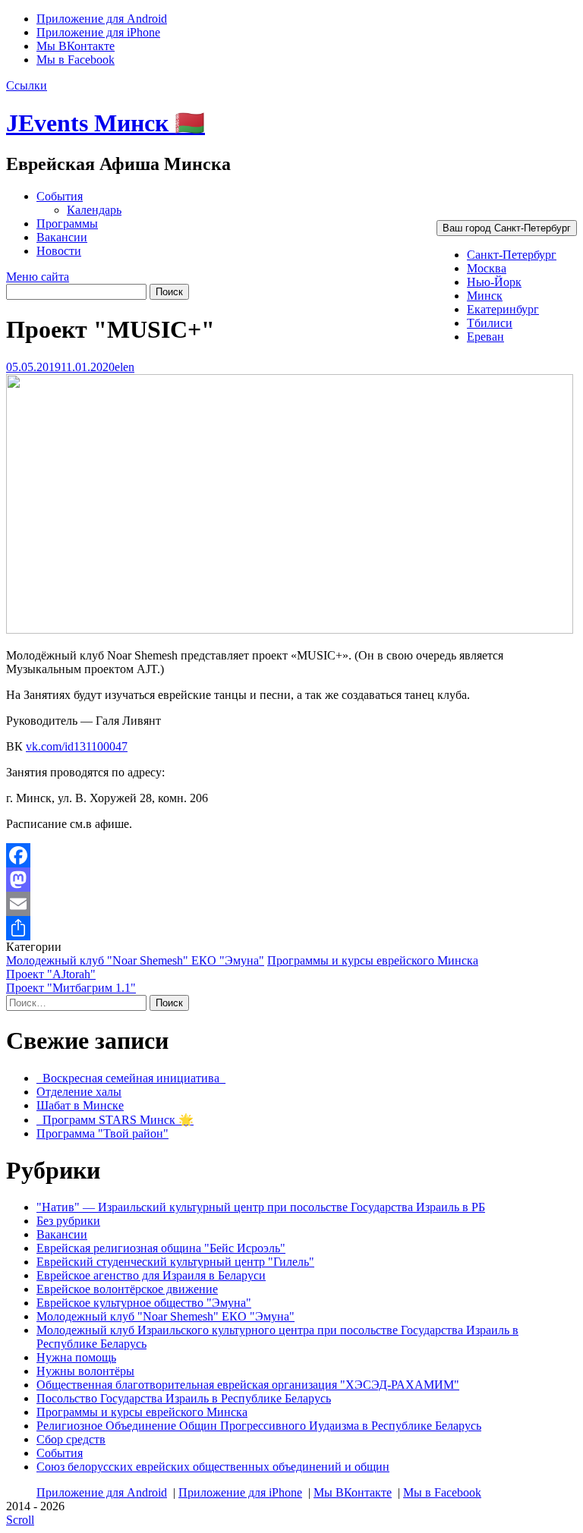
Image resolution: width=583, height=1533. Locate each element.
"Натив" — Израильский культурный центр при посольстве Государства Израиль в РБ (260, 1207)
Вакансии (61, 237)
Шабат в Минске (80, 1105)
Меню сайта (37, 276)
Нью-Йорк (494, 281)
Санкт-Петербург (511, 254)
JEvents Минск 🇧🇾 (105, 123)
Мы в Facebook (75, 59)
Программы (67, 223)
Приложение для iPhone (98, 32)
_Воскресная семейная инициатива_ (130, 1078)
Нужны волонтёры (85, 1371)
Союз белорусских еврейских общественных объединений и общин (212, 1466)
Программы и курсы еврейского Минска (372, 960)
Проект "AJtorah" (51, 974)
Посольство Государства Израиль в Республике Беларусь (183, 1398)
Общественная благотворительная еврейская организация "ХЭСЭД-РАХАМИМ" (247, 1384)
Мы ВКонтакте (75, 45)
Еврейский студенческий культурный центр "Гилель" (175, 1261)
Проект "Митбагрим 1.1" (71, 987)
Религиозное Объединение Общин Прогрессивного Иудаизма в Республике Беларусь (258, 1425)
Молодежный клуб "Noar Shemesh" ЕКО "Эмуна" (135, 960)
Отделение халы (78, 1091)
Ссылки (26, 85)
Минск (485, 295)
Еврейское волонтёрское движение (127, 1289)
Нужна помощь (76, 1357)
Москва (486, 268)
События (59, 196)
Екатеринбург (503, 309)
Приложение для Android (101, 18)
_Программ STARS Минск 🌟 (115, 1119)
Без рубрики (68, 1220)
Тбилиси (489, 322)
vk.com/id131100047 (77, 746)
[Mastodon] (291, 879)
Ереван (485, 336)
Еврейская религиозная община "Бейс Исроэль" (160, 1248)
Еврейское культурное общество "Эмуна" (143, 1302)
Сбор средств (71, 1439)
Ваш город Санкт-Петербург (507, 228)
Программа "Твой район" (102, 1133)
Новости (58, 250)
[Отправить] (291, 928)
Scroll (20, 1519)
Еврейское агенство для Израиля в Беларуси (151, 1275)
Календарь (94, 209)
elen (124, 366)
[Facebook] (291, 855)
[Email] (291, 904)
